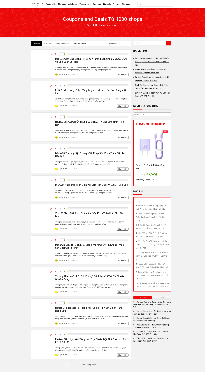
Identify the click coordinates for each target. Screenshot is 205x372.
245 (83, 365)
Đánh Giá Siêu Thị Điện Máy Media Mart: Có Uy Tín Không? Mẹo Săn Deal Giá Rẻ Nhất (152, 244)
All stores (72, 4)
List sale (107, 4)
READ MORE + (122, 74)
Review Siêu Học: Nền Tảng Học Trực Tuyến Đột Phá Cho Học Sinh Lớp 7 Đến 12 (152, 275)
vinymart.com (62, 74)
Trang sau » (91, 365)
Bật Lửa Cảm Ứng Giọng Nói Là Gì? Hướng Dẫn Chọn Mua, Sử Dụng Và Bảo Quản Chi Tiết (152, 61)
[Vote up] (64, 54)
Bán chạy (126, 4)
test (139, 201)
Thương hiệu (85, 4)
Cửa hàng (62, 4)
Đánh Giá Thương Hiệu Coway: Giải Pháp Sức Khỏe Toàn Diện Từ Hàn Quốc (152, 217)
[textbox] (152, 114)
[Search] (170, 4)
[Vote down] (60, 54)
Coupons (97, 4)
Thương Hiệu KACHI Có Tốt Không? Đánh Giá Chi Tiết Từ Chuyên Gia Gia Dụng (152, 255)
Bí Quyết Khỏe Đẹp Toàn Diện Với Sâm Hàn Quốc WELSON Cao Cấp (91, 184)
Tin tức (116, 4)
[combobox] (152, 114)
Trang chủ (50, 4)
